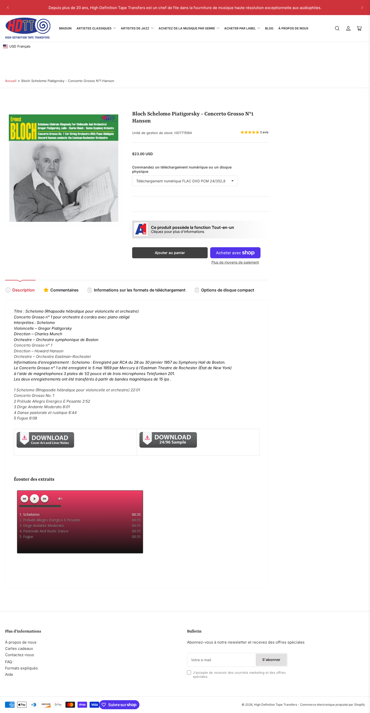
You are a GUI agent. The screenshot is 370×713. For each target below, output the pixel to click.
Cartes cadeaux (19, 648)
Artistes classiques (94, 28)
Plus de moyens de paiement (235, 262)
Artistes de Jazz (135, 28)
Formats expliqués (21, 668)
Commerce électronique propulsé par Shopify (332, 704)
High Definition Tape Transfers (275, 704)
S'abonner (271, 659)
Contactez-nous (19, 654)
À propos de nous (20, 642)
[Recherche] (337, 28)
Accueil (10, 81)
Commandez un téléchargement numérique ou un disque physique (182, 169)
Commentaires (64, 289)
